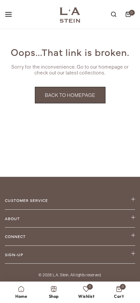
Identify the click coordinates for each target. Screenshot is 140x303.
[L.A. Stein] (70, 14)
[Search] (113, 14)
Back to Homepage (70, 95)
